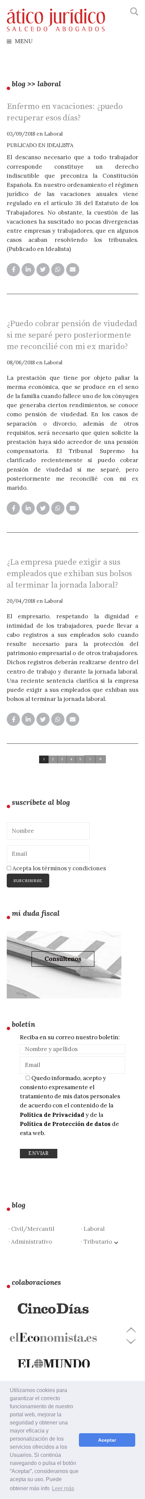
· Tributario (98, 1241)
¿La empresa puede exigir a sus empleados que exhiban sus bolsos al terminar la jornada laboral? (69, 573)
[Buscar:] (133, 12)
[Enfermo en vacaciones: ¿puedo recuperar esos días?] (13, 270)
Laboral (53, 134)
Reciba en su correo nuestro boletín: (70, 1037)
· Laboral (93, 1229)
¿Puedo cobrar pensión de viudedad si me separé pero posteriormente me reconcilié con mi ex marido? (72, 335)
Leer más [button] (63, 1488)
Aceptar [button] (107, 1440)
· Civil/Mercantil (31, 1229)
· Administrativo (30, 1241)
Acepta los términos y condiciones (58, 868)
